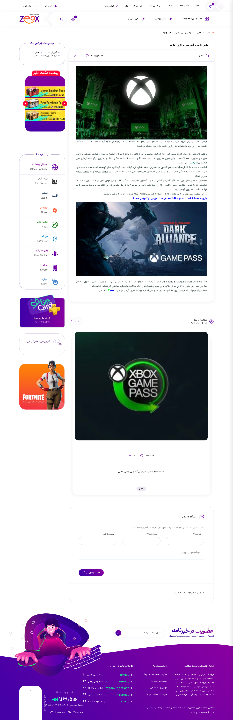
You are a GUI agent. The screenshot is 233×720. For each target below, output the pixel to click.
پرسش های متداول (133, 6)
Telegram (78, 712)
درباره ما (170, 6)
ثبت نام (48, 6)
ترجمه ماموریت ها (49, 56)
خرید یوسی (160, 19)
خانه (197, 6)
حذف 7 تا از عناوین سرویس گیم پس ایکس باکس (141, 472)
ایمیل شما (152, 534)
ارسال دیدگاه (89, 573)
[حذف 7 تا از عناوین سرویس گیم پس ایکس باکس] (141, 386)
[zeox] (29, 19)
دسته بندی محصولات (193, 19)
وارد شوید (27, 6)
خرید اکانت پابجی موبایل (156, 694)
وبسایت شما (108, 534)
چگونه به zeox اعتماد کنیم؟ (155, 674)
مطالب (36, 56)
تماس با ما (184, 6)
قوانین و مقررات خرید (158, 687)
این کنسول (193, 163)
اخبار (199, 32)
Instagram (60, 712)
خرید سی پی (133, 19)
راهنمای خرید (154, 6)
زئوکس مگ (109, 6)
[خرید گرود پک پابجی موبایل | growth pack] (45, 104)
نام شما (197, 534)
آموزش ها (52, 52)
